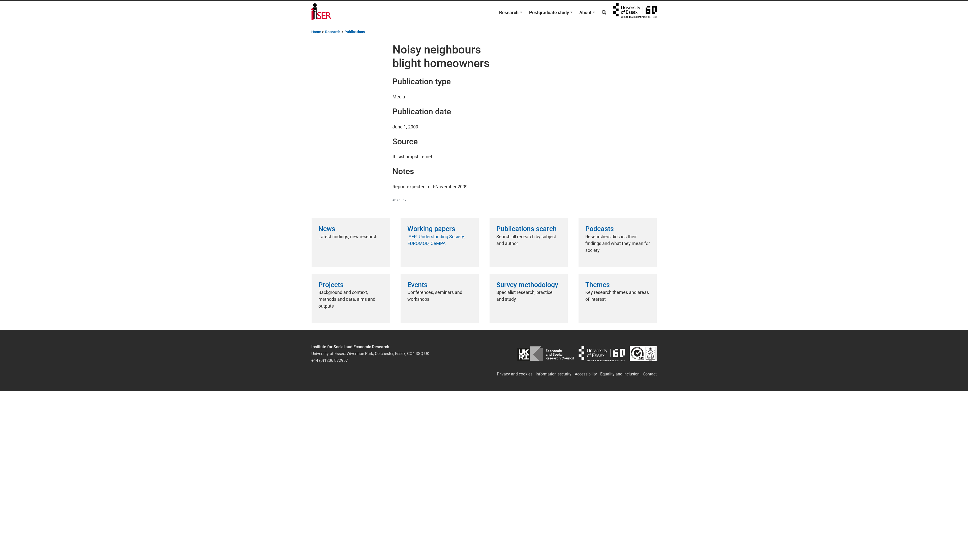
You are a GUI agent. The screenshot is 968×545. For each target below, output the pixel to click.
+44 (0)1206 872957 (329, 360)
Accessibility (586, 374)
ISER (412, 236)
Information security (553, 374)
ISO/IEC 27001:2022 (643, 353)
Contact (650, 374)
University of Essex (635, 12)
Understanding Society (441, 236)
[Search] (604, 12)
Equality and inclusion (620, 374)
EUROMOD (418, 243)
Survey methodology (527, 285)
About (585, 12)
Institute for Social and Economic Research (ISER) (321, 12)
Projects (331, 285)
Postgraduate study (549, 12)
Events (417, 285)
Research (509, 12)
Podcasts (599, 229)
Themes (597, 285)
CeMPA (438, 243)
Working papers (431, 229)
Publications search (526, 229)
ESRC (545, 353)
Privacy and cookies (514, 374)
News (326, 229)
